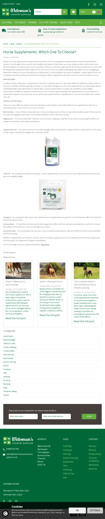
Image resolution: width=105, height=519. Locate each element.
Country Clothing (9, 347)
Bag (87, 12)
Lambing (6, 376)
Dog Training (8, 358)
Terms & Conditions (94, 460)
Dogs (5, 388)
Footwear (7, 369)
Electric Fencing (9, 362)
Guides (6, 395)
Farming (67, 454)
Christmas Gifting (10, 391)
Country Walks (8, 351)
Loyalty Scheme (8, 4)
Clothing (67, 446)
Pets (65, 465)
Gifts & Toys (68, 473)
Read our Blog (95, 4)
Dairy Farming (8, 354)
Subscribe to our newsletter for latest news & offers (32, 410)
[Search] (64, 12)
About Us (93, 469)
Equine (6, 365)
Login (18, 4)
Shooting (6, 384)
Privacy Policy (95, 454)
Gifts (5, 373)
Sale (65, 477)
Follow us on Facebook (89, 4)
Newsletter (94, 465)
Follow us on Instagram (101, 4)
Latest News (8, 336)
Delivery (92, 446)
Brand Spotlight (9, 340)
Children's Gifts (9, 343)
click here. (45, 244)
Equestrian (68, 462)
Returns (92, 450)
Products (6, 380)
